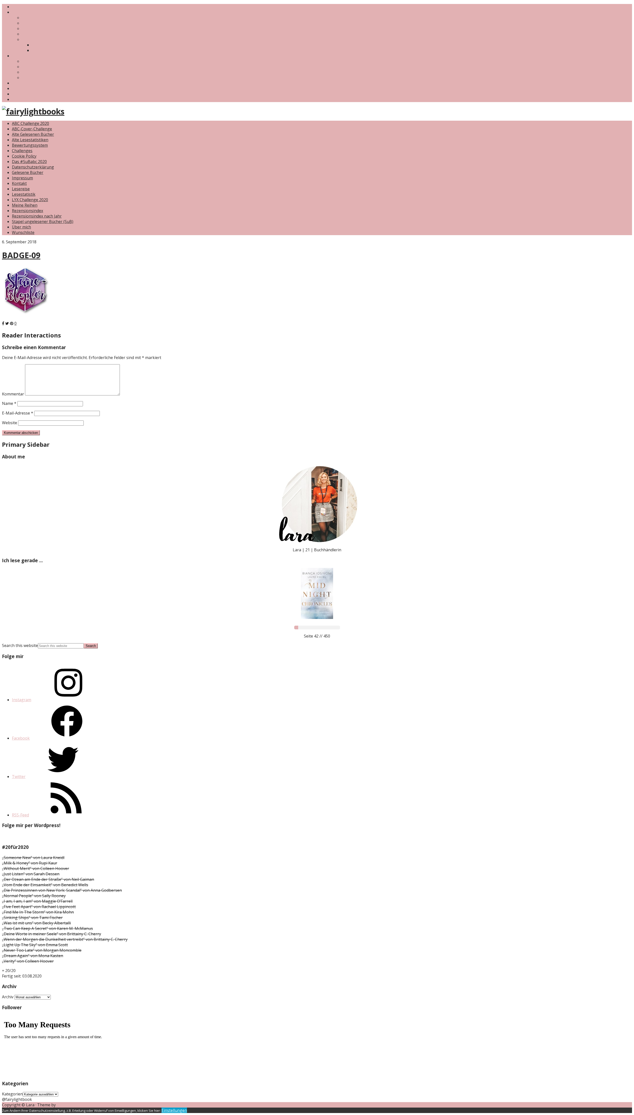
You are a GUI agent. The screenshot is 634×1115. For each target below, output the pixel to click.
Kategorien (12, 1094)
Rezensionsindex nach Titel (57, 45)
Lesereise (21, 189)
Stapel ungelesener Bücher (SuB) (52, 17)
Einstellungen (174, 1110)
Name (9, 403)
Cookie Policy (24, 156)
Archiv (7, 997)
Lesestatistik (33, 28)
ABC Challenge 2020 (40, 66)
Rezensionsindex (37, 39)
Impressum (22, 94)
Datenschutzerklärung (33, 88)
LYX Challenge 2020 (40, 72)
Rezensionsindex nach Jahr (56, 50)
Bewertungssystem (30, 145)
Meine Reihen (24, 205)
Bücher (18, 12)
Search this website (20, 645)
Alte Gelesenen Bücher (33, 134)
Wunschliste (33, 34)
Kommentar (13, 394)
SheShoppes (68, 1105)
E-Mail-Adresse (17, 413)
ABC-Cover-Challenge (42, 61)
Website (9, 422)
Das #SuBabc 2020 (39, 77)
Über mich (21, 6)
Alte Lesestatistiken (30, 139)
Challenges (22, 55)
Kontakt (19, 83)
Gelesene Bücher (37, 23)
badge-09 (21, 255)
